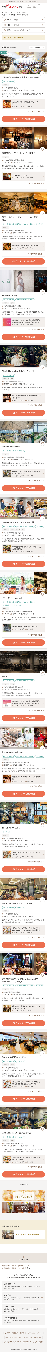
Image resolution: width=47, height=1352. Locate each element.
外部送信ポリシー (11, 1337)
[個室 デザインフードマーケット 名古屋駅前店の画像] (23, 203)
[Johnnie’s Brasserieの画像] (23, 432)
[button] (23, 1286)
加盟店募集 (37, 1337)
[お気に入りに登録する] (42, 73)
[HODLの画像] (23, 662)
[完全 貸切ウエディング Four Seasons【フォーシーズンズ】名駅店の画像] (23, 964)
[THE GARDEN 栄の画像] (23, 281)
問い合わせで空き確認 (25, 261)
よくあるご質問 (38, 1342)
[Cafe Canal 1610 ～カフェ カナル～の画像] (23, 1118)
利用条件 (23, 1333)
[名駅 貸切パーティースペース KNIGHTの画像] (23, 138)
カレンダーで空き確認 (25, 119)
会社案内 (7, 1333)
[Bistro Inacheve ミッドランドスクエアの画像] (23, 889)
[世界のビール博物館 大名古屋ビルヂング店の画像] (23, 63)
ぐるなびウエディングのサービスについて (17, 1342)
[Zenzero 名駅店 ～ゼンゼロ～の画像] (23, 1043)
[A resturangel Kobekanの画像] (23, 738)
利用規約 (15, 1333)
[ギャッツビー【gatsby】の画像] (23, 583)
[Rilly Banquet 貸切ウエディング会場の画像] (23, 508)
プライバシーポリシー (35, 1333)
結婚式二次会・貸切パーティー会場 (13, 1268)
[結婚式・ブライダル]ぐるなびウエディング (15, 1266)
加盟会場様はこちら (25, 1337)
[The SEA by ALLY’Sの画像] (23, 813)
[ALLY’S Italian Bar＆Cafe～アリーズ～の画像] (23, 356)
